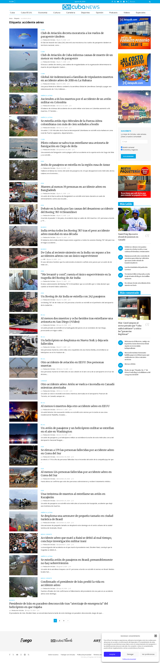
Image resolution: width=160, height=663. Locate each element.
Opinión (99, 12)
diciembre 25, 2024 (64, 501)
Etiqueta (16, 18)
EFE (44, 259)
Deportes (85, 12)
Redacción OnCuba (49, 40)
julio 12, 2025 (62, 215)
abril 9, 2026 (62, 84)
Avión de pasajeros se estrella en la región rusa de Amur (76, 165)
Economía (42, 12)
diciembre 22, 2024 (64, 523)
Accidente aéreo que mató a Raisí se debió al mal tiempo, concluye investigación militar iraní (76, 539)
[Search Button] (149, 1)
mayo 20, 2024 (62, 588)
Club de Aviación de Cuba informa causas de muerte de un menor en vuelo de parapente (77, 56)
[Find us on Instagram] (121, 1)
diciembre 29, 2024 (64, 479)
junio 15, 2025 (62, 237)
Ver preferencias (148, 654)
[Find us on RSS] (126, 1)
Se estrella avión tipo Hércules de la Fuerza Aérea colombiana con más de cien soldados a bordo (71, 122)
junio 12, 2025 (62, 300)
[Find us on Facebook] (112, 1)
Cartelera (70, 12)
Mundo (43, 227)
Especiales (140, 12)
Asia (42, 161)
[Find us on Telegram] (124, 1)
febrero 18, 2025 (63, 391)
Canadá (44, 380)
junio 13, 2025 (52, 259)
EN (12, 1)
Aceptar (112, 654)
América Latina (47, 95)
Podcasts (113, 12)
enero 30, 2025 (62, 435)
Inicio (11, 18)
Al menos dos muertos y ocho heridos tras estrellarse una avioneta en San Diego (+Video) (77, 320)
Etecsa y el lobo (130, 364)
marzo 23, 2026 (63, 128)
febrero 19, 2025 (63, 369)
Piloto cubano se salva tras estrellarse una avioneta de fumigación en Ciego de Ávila (75, 144)
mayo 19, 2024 (30, 610)
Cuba (12, 12)
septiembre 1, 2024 (64, 545)
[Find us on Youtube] (118, 1)
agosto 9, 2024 (62, 566)
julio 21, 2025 (62, 193)
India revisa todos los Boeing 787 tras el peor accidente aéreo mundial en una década (75, 232)
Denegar (130, 654)
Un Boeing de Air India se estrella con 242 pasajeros (73, 296)
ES (10, 1)
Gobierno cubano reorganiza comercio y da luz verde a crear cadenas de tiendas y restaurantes (137, 249)
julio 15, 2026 (62, 40)
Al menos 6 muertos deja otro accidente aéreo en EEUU (75, 406)
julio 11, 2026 (62, 62)
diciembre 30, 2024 (64, 457)
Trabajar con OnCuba (68, 655)
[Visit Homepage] (72, 7)
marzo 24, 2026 (63, 106)
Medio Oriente (46, 534)
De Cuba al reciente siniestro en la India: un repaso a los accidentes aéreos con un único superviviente (75, 254)
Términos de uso (99, 655)
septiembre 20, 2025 (64, 150)
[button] (156, 636)
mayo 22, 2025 (62, 325)
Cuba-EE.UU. (26, 12)
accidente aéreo (26, 18)
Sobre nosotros (53, 655)
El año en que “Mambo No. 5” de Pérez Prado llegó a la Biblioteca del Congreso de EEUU (137, 372)
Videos (127, 12)
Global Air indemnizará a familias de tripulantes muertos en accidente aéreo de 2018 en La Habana (77, 78)
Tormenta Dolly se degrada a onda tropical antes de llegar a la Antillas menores (137, 276)
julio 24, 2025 (62, 168)
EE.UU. (43, 315)
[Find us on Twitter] (115, 1)
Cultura (56, 12)
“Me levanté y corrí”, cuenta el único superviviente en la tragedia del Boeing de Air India (76, 276)
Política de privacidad (129, 659)
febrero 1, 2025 (63, 410)
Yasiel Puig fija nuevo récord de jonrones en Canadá (128, 237)
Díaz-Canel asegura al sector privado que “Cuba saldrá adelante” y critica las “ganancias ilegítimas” (129, 328)
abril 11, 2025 (62, 347)
